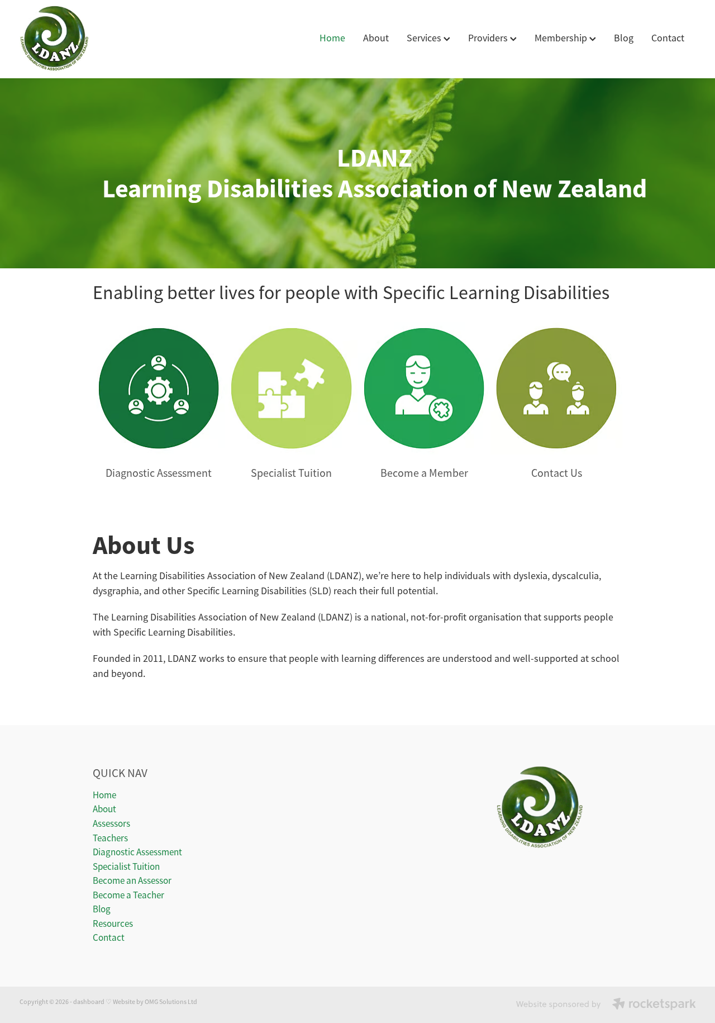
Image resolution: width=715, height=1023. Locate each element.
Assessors (111, 824)
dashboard (88, 1001)
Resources (113, 924)
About (376, 38)
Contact (667, 38)
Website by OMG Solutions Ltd (155, 1001)
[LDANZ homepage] (87, 39)
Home (332, 38)
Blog (623, 38)
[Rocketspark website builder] (606, 1005)
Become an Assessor (132, 881)
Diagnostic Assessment (137, 852)
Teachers (110, 838)
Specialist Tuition (126, 867)
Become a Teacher (128, 895)
